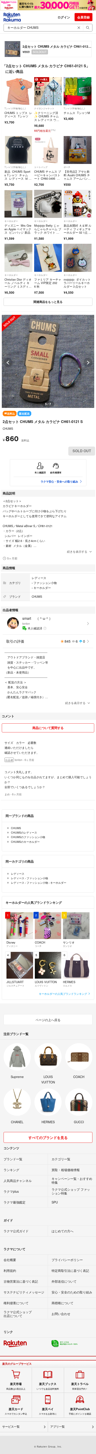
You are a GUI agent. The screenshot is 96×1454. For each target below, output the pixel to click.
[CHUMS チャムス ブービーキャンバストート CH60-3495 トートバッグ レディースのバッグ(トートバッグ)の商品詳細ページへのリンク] (48, 150)
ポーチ (67, 167)
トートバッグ (41, 167)
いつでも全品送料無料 (48, 1386)
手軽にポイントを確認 (80, 1411)
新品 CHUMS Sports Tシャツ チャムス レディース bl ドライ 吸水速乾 (17, 176)
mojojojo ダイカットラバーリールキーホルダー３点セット (77, 283)
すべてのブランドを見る (48, 1137)
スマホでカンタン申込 (16, 1411)
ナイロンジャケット (44, 108)
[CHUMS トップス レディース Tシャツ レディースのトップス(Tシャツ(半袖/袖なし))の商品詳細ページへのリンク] (18, 91)
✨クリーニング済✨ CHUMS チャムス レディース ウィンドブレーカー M (46, 118)
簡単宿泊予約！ (80, 1386)
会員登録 (83, 17)
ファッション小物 (45, 583)
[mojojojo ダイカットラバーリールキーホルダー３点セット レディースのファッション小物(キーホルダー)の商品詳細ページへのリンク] (78, 258)
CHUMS (8, 428)
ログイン (64, 17)
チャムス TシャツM (77, 113)
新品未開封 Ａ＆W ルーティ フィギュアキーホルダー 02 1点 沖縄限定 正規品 (77, 230)
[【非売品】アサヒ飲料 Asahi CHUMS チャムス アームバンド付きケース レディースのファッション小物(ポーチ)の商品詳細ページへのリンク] (78, 150)
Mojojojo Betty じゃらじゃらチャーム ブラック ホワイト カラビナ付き (47, 230)
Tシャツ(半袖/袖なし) (15, 108)
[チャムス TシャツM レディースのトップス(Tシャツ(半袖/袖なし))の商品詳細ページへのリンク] (78, 91)
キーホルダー (11, 221)
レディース (39, 578)
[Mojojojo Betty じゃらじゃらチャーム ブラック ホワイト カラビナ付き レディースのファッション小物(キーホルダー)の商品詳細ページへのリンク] (48, 204)
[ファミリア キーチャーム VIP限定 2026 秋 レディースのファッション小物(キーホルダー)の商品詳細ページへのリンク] (48, 258)
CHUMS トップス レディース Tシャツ (18, 115)
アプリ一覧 (57, 1426)
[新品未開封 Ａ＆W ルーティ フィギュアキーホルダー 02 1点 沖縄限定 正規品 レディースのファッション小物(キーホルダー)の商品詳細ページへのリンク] (78, 204)
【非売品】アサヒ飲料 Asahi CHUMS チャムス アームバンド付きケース (77, 176)
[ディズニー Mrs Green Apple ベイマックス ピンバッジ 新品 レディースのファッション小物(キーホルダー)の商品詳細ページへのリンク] (18, 204)
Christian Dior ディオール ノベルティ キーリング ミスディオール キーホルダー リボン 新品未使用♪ (17, 288)
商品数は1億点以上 (15, 1386)
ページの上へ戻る (48, 1020)
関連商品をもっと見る (48, 302)
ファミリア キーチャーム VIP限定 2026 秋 (47, 283)
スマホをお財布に (48, 1411)
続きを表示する (77, 551)
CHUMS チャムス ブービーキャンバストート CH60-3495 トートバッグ (47, 176)
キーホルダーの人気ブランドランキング (63, 993)
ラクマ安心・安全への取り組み (59, 481)
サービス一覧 (11, 1426)
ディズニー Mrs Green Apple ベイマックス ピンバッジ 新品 (17, 229)
